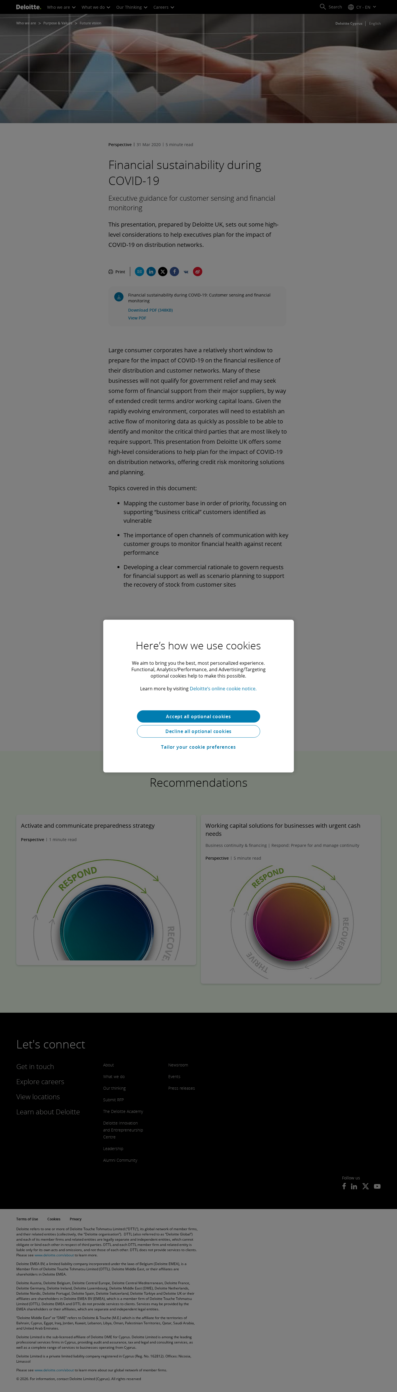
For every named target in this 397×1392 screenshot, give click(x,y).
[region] (198, 695)
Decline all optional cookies (198, 731)
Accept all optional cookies (198, 716)
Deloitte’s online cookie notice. (223, 688)
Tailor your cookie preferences (198, 747)
